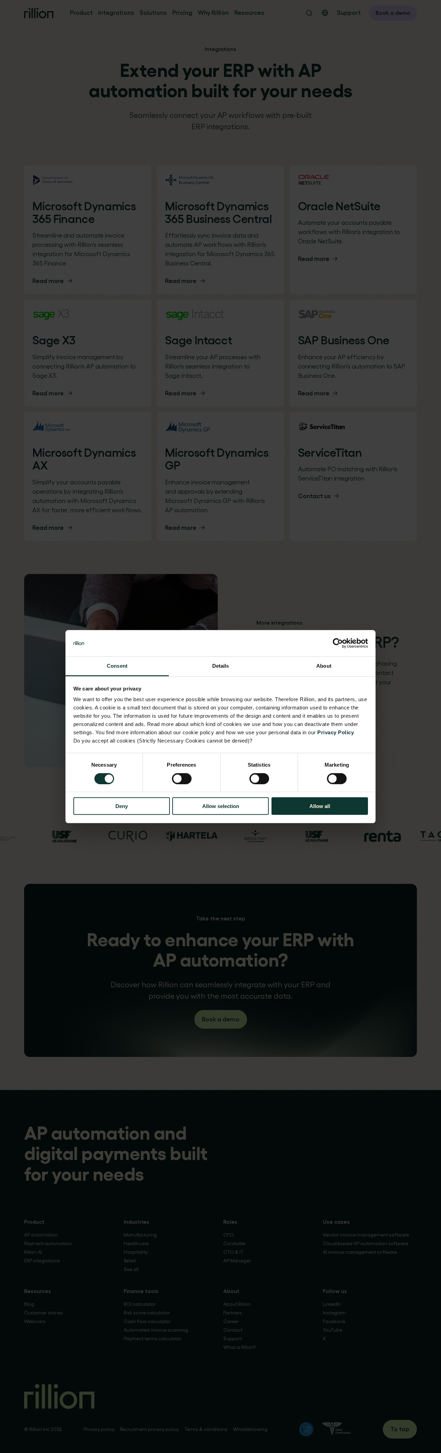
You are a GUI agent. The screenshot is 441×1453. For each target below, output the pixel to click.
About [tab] (323, 666)
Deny (121, 806)
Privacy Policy (335, 732)
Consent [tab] (117, 666)
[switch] (182, 778)
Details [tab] (220, 666)
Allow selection (220, 806)
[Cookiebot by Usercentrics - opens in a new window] (338, 643)
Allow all (319, 806)
